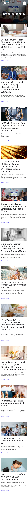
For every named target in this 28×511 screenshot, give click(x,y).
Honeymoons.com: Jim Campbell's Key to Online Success (13, 284)
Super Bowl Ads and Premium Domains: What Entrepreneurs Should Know (13, 207)
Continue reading (5, 60)
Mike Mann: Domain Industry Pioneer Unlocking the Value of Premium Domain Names (13, 247)
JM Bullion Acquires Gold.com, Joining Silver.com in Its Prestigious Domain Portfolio (11, 166)
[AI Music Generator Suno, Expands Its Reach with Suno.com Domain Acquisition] (14, 114)
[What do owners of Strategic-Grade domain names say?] (14, 429)
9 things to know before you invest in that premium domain (13, 476)
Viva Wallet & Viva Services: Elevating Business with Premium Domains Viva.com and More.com (13, 325)
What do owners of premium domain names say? (13, 440)
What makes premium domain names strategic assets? (13, 403)
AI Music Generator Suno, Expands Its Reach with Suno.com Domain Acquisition (14, 127)
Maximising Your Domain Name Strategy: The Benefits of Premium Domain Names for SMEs (13, 366)
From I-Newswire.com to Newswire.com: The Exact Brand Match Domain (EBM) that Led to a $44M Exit (14, 45)
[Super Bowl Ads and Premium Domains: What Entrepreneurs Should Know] (14, 194)
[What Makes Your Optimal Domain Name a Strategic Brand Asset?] (14, 391)
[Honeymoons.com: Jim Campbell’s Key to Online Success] (14, 273)
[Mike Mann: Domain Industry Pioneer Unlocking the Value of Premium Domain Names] (14, 234)
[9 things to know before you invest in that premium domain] (14, 465)
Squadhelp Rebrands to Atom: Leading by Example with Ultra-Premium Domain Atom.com (12, 87)
